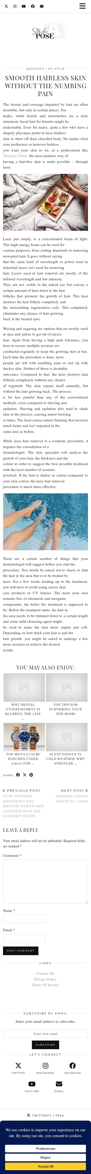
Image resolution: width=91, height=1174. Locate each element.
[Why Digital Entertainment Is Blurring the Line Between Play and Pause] (24, 687)
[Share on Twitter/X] (24, 775)
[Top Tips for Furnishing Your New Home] (67, 687)
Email (9, 929)
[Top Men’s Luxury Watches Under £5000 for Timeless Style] (24, 737)
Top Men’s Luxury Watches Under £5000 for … (23, 759)
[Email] (42, 6)
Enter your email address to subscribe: (46, 1021)
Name (9, 910)
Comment (12, 855)
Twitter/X (47, 1115)
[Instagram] (15, 6)
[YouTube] (24, 6)
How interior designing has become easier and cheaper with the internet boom (23, 803)
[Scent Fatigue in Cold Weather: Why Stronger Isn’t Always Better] (67, 737)
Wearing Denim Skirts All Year (71, 795)
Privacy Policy (45, 979)
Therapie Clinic (15, 155)
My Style (56, 68)
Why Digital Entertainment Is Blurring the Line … (23, 711)
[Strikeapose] (45, 31)
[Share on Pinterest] (31, 775)
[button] (84, 6)
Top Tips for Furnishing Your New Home (65, 709)
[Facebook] (33, 6)
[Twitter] (6, 6)
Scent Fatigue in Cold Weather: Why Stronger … (65, 759)
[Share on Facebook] (18, 775)
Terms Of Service (45, 984)
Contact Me (45, 973)
